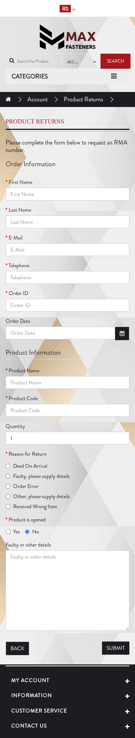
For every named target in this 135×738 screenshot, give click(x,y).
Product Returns (83, 99)
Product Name (24, 370)
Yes (16, 531)
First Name (20, 182)
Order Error (26, 486)
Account (37, 99)
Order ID (18, 293)
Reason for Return (27, 454)
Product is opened (27, 519)
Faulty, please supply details (41, 476)
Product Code (23, 398)
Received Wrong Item (35, 506)
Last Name (20, 210)
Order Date (18, 321)
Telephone (19, 265)
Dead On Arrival (30, 466)
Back (17, 648)
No (35, 531)
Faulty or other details (28, 544)
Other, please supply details (41, 496)
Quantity (15, 426)
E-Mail (15, 237)
